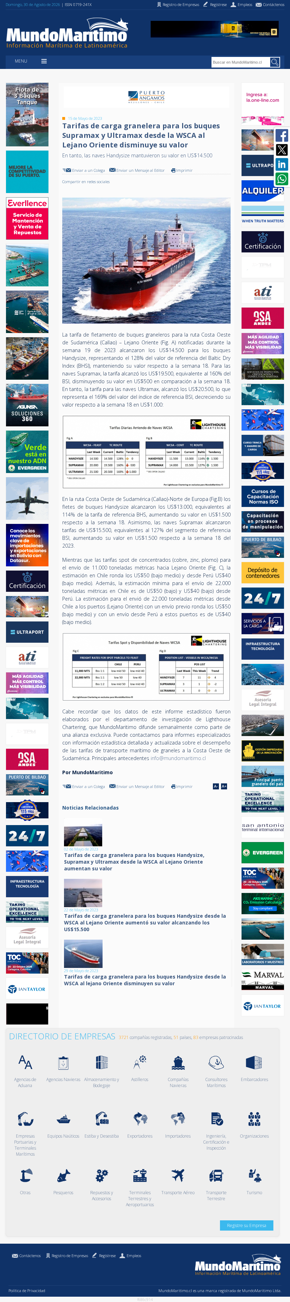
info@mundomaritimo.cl (178, 758)
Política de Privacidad (26, 1290)
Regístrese (107, 1255)
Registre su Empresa (246, 1225)
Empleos (134, 1255)
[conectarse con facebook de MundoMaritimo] (282, 135)
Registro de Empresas (70, 1255)
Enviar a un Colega (88, 170)
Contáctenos (30, 1255)
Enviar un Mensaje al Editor (140, 170)
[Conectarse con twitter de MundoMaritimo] (282, 150)
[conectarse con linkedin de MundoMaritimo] (282, 164)
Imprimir (184, 170)
